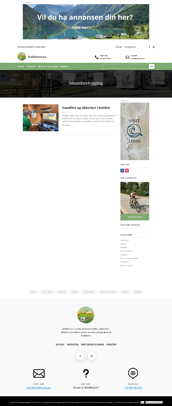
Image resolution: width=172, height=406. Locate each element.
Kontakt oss (135, 217)
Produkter (31, 67)
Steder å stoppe (126, 265)
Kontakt (119, 47)
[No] (169, 403)
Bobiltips (65, 67)
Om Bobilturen (130, 47)
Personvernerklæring (154, 402)
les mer (66, 125)
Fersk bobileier (126, 251)
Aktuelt (21, 67)
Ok (142, 402)
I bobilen (123, 255)
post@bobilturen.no (138, 58)
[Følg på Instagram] (153, 47)
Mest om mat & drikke (48, 67)
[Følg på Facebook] (149, 47)
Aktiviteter (124, 240)
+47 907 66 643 (133, 387)
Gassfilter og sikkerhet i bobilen (86, 108)
